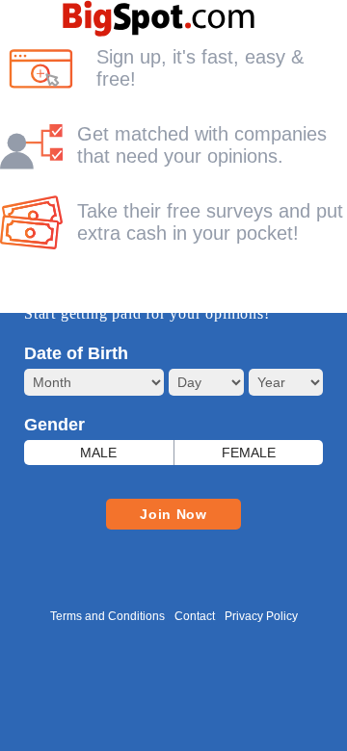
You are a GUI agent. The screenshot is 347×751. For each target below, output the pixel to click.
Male (98, 452)
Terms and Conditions (107, 616)
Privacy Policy (261, 616)
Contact (194, 616)
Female (249, 452)
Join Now (173, 514)
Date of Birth (76, 353)
